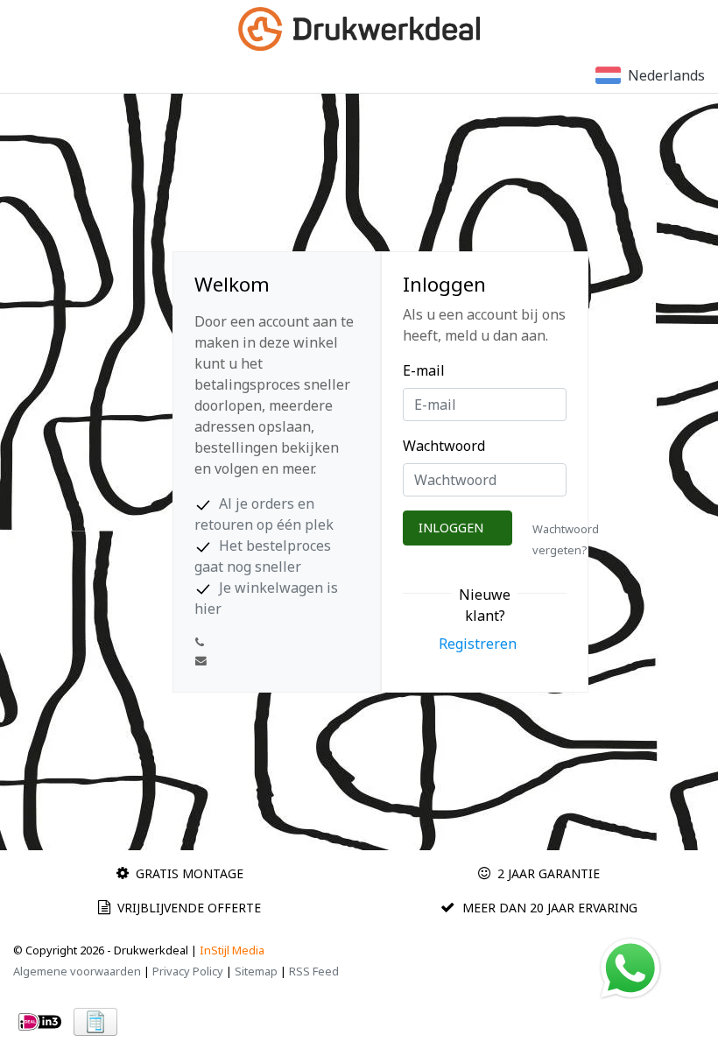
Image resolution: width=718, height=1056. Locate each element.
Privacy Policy (187, 971)
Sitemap (256, 971)
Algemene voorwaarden (77, 971)
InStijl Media (232, 950)
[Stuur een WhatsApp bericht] (630, 966)
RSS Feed (314, 971)
